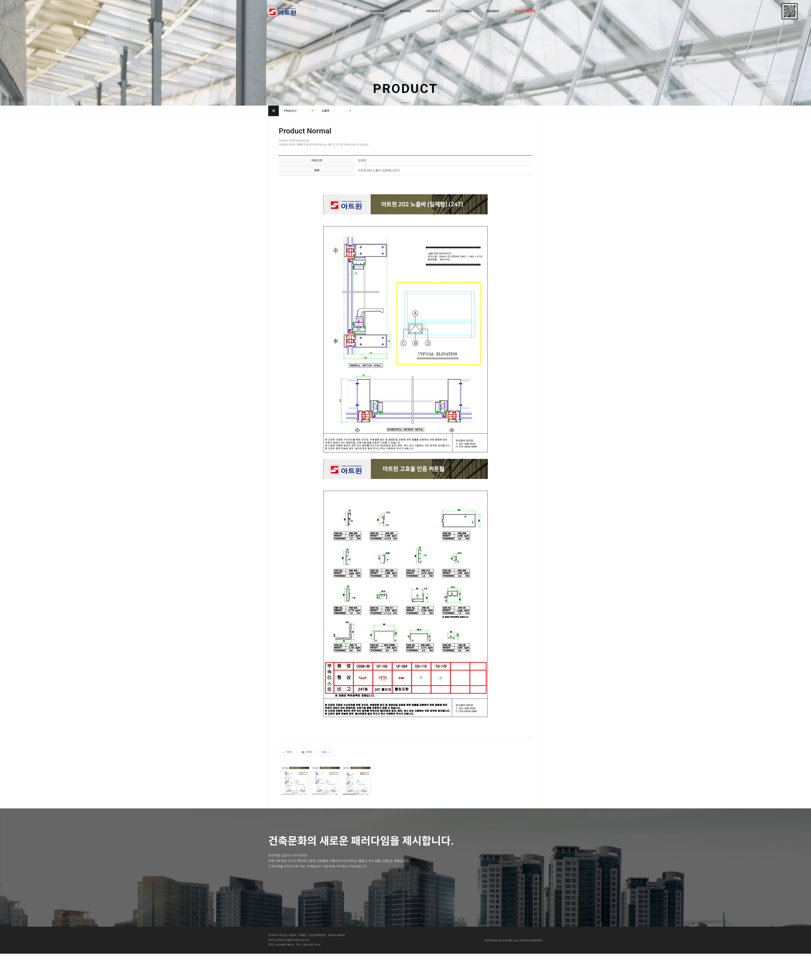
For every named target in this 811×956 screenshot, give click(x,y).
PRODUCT (433, 11)
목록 (309, 752)
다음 (324, 752)
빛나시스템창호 (525, 11)
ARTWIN (405, 11)
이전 (289, 752)
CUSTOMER (464, 11)
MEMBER (493, 11)
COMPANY (377, 11)
